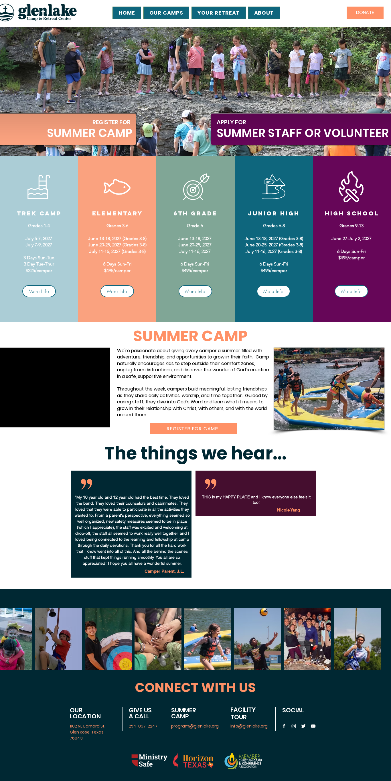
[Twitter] (303, 726)
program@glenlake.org (195, 726)
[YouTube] (313, 726)
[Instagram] (294, 726)
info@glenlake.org (249, 726)
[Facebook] (284, 726)
